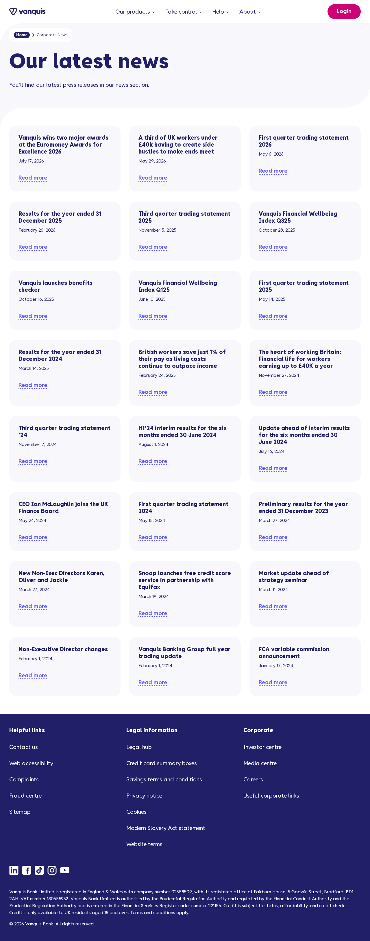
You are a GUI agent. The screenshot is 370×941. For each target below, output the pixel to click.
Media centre (260, 763)
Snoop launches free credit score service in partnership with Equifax (184, 580)
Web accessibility (31, 763)
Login (344, 11)
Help (218, 12)
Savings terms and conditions (164, 780)
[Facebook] (28, 870)
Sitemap (20, 812)
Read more (32, 178)
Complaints (24, 780)
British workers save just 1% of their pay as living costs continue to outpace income (182, 359)
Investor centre (262, 747)
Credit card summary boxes (161, 763)
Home (21, 35)
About (247, 12)
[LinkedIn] (15, 870)
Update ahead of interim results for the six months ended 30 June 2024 (304, 435)
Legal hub (139, 747)
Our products (132, 12)
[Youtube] (66, 870)
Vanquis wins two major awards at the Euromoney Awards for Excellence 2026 (63, 145)
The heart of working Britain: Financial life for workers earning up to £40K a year (300, 359)
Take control (181, 12)
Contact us (23, 747)
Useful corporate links (271, 796)
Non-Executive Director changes (63, 649)
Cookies (136, 812)
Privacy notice (144, 796)
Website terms (144, 844)
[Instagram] (53, 870)
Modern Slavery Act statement (165, 828)
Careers (253, 780)
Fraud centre (25, 796)
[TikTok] (41, 870)
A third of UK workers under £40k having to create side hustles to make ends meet (178, 145)
